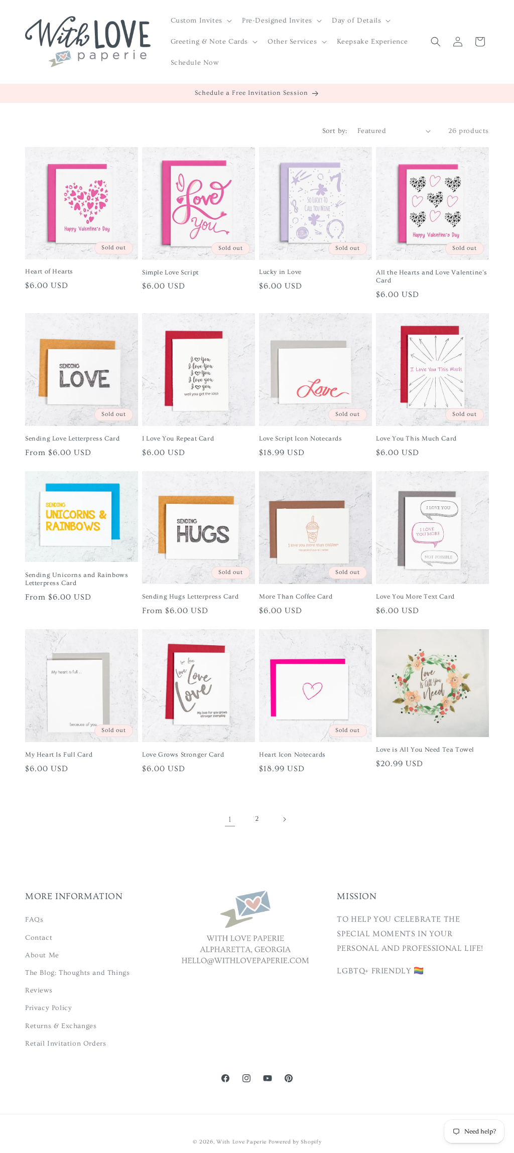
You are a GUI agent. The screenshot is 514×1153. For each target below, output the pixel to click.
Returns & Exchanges (60, 1026)
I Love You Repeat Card (178, 438)
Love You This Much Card (416, 438)
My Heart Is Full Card (59, 754)
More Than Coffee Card (296, 596)
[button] (200, 20)
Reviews (38, 990)
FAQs (34, 920)
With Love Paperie (241, 1141)
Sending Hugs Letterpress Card (190, 596)
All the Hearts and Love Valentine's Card (431, 276)
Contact (38, 938)
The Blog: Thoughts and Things (77, 973)
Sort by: (334, 131)
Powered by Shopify (295, 1141)
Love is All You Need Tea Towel (425, 749)
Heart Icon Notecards (292, 754)
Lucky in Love (280, 271)
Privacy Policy (48, 1008)
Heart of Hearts (49, 271)
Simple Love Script (170, 272)
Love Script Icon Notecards (300, 438)
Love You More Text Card (415, 596)
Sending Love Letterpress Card (72, 438)
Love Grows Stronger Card (183, 754)
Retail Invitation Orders (65, 1044)
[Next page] (284, 819)
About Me (42, 955)
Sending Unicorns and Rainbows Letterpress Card (76, 579)
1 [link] (230, 819)
